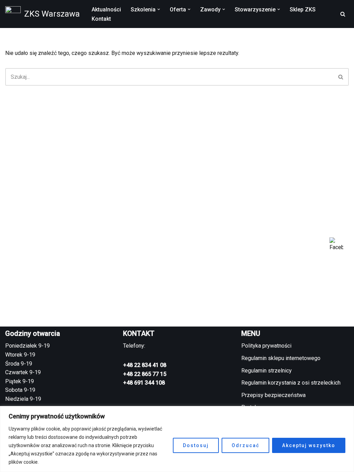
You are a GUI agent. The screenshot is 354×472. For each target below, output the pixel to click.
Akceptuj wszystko (308, 445)
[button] (158, 9)
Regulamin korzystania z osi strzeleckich (291, 382)
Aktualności (106, 9)
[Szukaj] (342, 14)
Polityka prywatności (266, 345)
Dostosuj (196, 445)
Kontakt (101, 19)
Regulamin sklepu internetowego (280, 358)
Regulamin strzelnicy (266, 370)
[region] (177, 439)
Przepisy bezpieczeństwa (273, 395)
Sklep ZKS (303, 9)
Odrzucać (245, 445)
